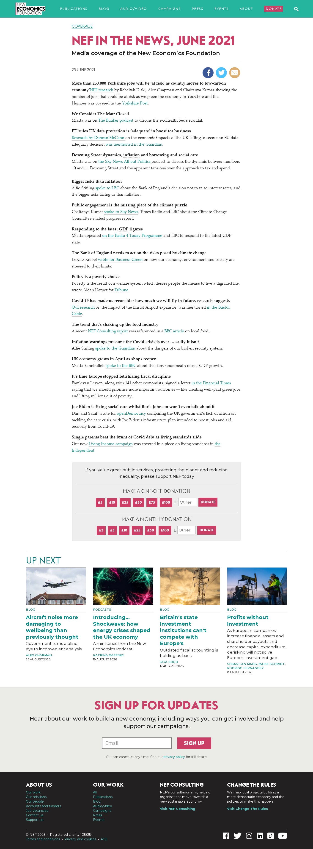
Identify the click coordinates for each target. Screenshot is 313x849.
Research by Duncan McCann (98, 138)
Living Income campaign (111, 444)
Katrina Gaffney (108, 655)
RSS (104, 839)
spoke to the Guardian (115, 349)
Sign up (194, 743)
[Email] (235, 73)
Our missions (36, 797)
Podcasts (102, 609)
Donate (274, 9)
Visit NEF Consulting (177, 809)
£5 (100, 502)
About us (39, 785)
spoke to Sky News (121, 212)
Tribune (121, 290)
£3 (101, 530)
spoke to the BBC (121, 366)
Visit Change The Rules (247, 809)
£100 (166, 502)
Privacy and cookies (80, 839)
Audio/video (133, 9)
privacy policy (174, 757)
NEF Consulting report (108, 331)
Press (197, 9)
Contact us (34, 815)
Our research (83, 308)
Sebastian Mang (242, 664)
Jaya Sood (169, 662)
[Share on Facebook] (209, 73)
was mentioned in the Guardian (134, 145)
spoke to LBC (107, 188)
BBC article (174, 331)
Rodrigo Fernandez (245, 668)
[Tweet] (222, 73)
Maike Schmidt (271, 664)
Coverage (82, 26)
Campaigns (169, 9)
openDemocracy (132, 414)
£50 (138, 502)
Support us (34, 820)
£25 (125, 502)
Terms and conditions (43, 839)
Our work (33, 792)
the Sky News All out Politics (124, 162)
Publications (74, 9)
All (95, 792)
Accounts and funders (43, 806)
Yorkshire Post (135, 103)
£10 (112, 502)
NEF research (101, 90)
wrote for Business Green (120, 260)
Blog (104, 9)
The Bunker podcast (115, 121)
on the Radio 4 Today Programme (132, 236)
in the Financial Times (211, 383)
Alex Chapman (39, 655)
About (246, 9)
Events (221, 9)
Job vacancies (37, 811)
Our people (35, 801)
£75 (152, 502)
